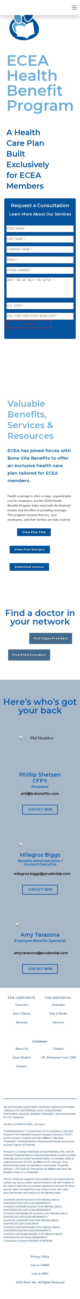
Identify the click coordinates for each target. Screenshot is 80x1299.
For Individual (58, 997)
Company (40, 1041)
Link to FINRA (40, 1265)
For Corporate (22, 997)
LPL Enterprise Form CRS (58, 1057)
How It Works (22, 1013)
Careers (21, 1066)
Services (22, 1022)
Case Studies (22, 1057)
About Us (22, 1048)
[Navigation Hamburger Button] (74, 7)
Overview (21, 1004)
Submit (29, 324)
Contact (58, 1048)
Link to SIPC (40, 1273)
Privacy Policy (40, 1256)
